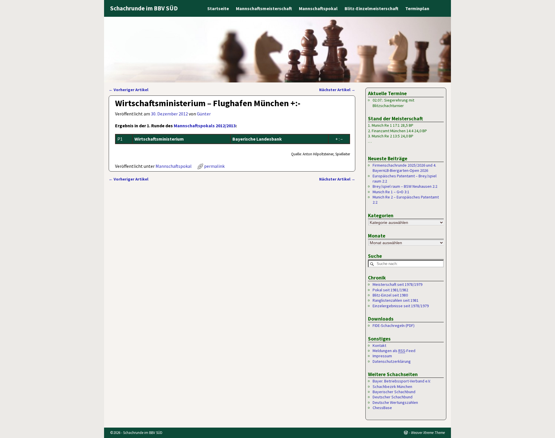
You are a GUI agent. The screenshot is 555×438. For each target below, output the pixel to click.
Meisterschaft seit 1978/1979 (397, 284)
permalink (214, 166)
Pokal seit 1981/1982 (390, 289)
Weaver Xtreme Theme (428, 432)
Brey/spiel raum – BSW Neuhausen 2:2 (405, 186)
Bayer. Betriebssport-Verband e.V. (402, 381)
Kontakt (379, 345)
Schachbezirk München (392, 386)
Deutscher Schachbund (392, 397)
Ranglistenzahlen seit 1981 (396, 300)
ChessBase (382, 407)
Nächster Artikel (337, 89)
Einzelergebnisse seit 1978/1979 (401, 305)
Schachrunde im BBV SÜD (144, 8)
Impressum (382, 355)
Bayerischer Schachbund (394, 391)
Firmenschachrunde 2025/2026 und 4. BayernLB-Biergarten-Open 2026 (404, 168)
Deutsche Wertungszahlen (395, 402)
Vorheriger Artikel (128, 89)
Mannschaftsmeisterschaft (264, 8)
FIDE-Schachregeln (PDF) (394, 325)
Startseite (218, 8)
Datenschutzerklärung (392, 361)
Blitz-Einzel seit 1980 (390, 295)
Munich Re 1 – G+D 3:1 (391, 191)
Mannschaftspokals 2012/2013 (205, 125)
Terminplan (417, 8)
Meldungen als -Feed (394, 350)
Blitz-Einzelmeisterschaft (371, 8)
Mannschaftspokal (318, 8)
